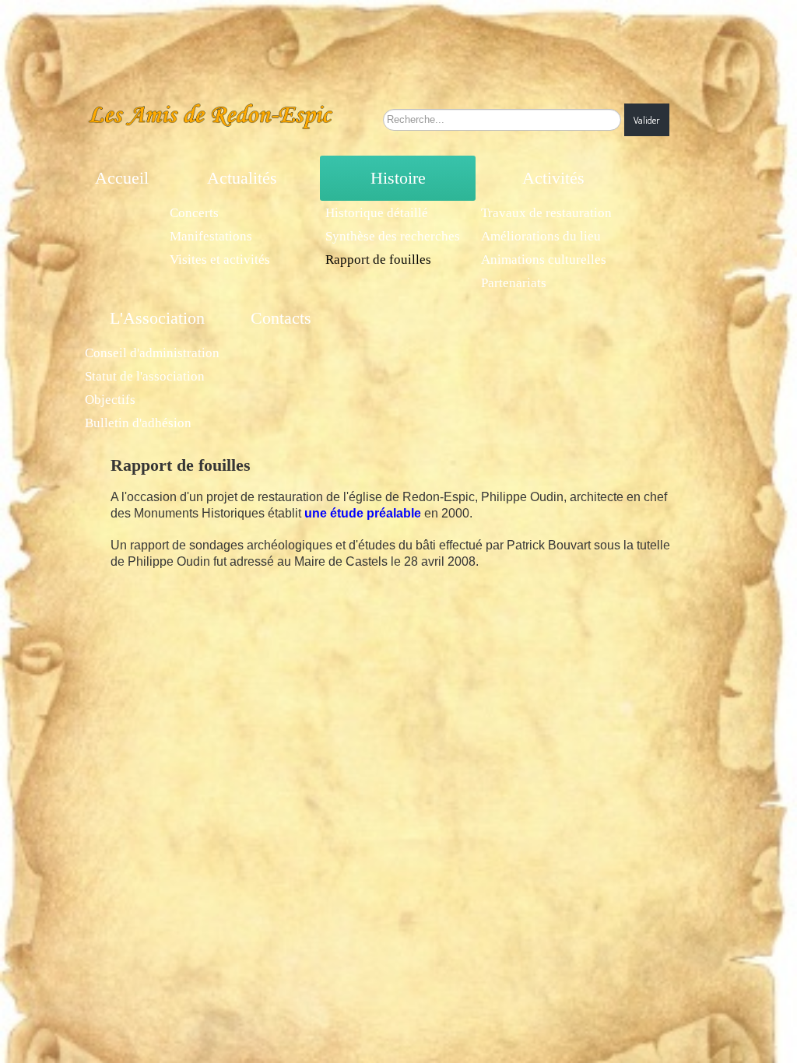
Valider (647, 120)
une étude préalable (362, 513)
